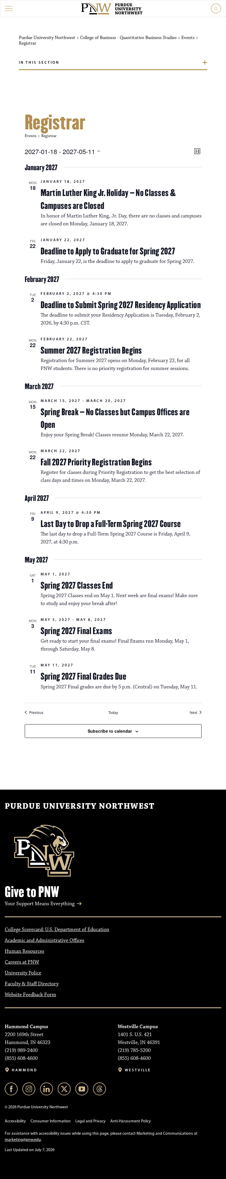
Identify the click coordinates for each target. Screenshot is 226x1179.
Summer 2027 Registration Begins (91, 350)
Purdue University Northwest (79, 806)
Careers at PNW (22, 962)
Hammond (24, 1070)
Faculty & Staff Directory (32, 984)
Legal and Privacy (90, 1121)
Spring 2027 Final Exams (76, 630)
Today (113, 712)
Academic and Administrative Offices (44, 940)
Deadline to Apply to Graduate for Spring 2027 (108, 251)
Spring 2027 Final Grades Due (83, 676)
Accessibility (15, 1121)
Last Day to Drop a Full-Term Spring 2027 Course (111, 523)
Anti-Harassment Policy (130, 1121)
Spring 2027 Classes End (77, 585)
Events (30, 136)
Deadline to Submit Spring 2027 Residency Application (121, 304)
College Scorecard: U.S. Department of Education (57, 929)
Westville (138, 1070)
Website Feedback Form (30, 994)
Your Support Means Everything (39, 904)
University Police (23, 973)
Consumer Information (51, 1121)
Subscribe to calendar (110, 731)
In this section (39, 62)
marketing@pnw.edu (23, 1139)
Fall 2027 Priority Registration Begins (96, 462)
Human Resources (24, 951)
